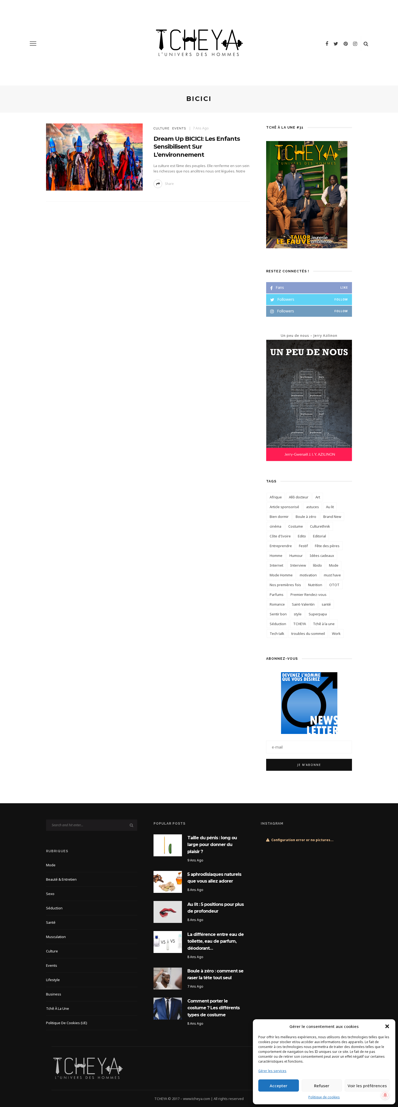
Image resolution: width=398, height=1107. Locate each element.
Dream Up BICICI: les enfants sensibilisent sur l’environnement (197, 146)
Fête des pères (327, 545)
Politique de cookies (324, 1097)
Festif (303, 545)
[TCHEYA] (87, 1067)
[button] (387, 1026)
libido (317, 565)
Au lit (330, 506)
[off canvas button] (33, 43)
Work (336, 633)
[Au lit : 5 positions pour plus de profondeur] (168, 911)
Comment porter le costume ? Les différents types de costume (213, 1007)
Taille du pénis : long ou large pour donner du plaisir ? (212, 844)
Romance (277, 604)
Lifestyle (53, 979)
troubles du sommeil (308, 633)
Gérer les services (272, 1071)
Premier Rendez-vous (309, 594)
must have (332, 575)
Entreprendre (281, 545)
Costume (295, 526)
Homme (276, 555)
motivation (308, 575)
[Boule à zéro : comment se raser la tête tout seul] (168, 978)
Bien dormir (279, 516)
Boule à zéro (306, 516)
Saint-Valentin (303, 604)
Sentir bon (278, 614)
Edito (302, 536)
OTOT (334, 584)
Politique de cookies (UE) (66, 1022)
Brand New (332, 516)
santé (326, 604)
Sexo (50, 893)
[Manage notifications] (385, 1095)
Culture (161, 128)
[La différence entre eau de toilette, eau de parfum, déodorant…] (168, 941)
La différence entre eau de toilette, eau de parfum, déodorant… (215, 941)
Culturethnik (320, 526)
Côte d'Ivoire (280, 536)
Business (53, 994)
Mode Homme (281, 575)
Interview (298, 565)
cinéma (275, 526)
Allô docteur (298, 497)
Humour (296, 555)
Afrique (276, 497)
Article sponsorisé (284, 506)
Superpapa (318, 614)
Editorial (319, 536)
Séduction (278, 623)
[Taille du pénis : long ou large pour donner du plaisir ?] (168, 844)
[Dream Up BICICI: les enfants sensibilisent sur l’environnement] (94, 156)
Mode (333, 565)
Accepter (278, 1085)
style (298, 614)
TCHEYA (299, 623)
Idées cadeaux (322, 555)
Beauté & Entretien (61, 879)
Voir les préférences (367, 1085)
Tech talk (277, 633)
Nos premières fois (285, 584)
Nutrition (315, 584)
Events (179, 128)
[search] (366, 43)
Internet (276, 565)
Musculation (56, 936)
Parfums (276, 594)
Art (317, 497)
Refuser (321, 1085)
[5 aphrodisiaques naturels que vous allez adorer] (168, 881)
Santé (51, 922)
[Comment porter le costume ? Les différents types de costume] (168, 1008)
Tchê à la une (324, 623)
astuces (312, 506)
